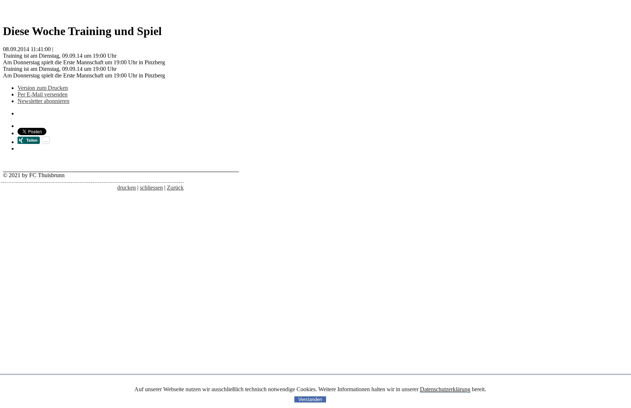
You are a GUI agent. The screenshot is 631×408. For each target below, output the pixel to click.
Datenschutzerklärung (445, 389)
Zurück (175, 187)
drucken (126, 187)
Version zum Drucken (43, 88)
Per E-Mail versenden (43, 94)
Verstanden (310, 399)
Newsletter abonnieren (43, 101)
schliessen (151, 187)
